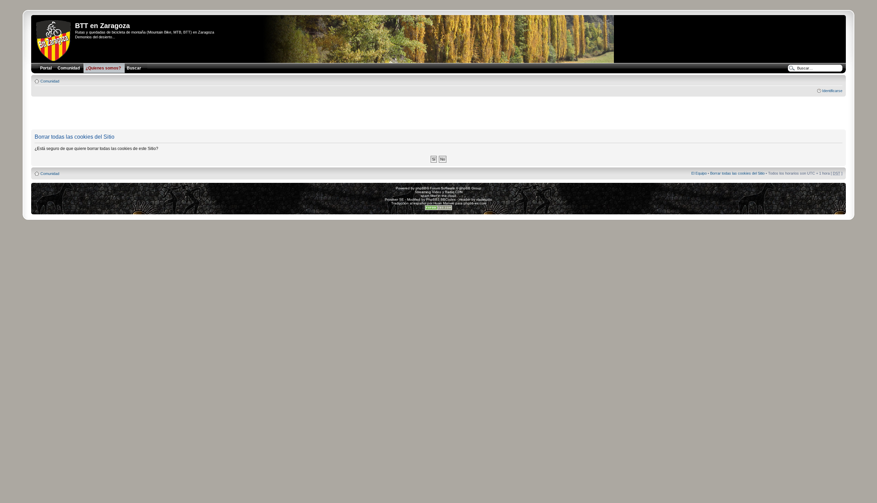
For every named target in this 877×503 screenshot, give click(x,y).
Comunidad (49, 81)
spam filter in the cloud (438, 196)
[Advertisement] (438, 113)
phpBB (421, 188)
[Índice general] (54, 39)
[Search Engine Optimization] (438, 209)
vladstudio (484, 199)
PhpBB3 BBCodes (441, 199)
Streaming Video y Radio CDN (438, 192)
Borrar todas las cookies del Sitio (737, 173)
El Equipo (699, 173)
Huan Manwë (443, 203)
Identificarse (832, 91)
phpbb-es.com (475, 203)
